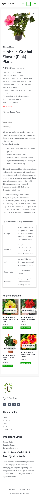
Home (5, 417)
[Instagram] (14, 404)
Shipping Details (9, 445)
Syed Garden (8, 3)
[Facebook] (4, 404)
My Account (7, 426)
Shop (5, 423)
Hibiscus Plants (8, 47)
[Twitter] (9, 404)
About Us (6, 420)
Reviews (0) (6, 127)
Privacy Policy (8, 442)
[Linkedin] (18, 404)
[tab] (19, 122)
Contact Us (7, 429)
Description (7, 122)
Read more (7, 328)
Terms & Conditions (10, 448)
